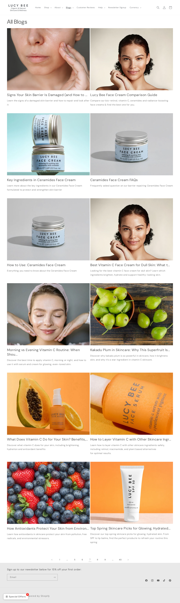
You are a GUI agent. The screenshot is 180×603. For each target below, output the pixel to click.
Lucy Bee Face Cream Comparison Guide (123, 95)
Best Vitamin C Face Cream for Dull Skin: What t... (130, 265)
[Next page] (128, 560)
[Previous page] (52, 560)
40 (120, 559)
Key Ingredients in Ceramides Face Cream (41, 180)
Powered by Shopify (38, 596)
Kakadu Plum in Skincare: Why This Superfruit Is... (130, 350)
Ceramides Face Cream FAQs (114, 180)
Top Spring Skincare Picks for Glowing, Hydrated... (130, 528)
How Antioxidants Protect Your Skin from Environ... (48, 528)
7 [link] (90, 559)
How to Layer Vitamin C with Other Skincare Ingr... (130, 439)
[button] (47, 7)
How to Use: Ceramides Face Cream (36, 265)
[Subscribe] (54, 577)
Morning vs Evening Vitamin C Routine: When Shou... (43, 352)
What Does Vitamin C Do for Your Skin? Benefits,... (47, 439)
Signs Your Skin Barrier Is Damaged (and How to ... (47, 95)
